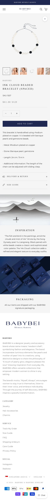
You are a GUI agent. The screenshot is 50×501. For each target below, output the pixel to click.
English (38, 477)
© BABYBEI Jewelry (33, 482)
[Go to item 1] (6, 71)
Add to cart (25, 124)
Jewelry (6, 406)
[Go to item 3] (23, 71)
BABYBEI (7, 81)
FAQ (5, 437)
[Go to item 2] (15, 71)
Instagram (7, 464)
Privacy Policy (9, 451)
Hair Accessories (10, 411)
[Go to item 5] (40, 71)
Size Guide (7, 433)
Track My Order (10, 428)
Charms (6, 415)
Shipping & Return (11, 442)
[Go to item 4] (32, 71)
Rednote (7, 469)
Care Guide (8, 446)
